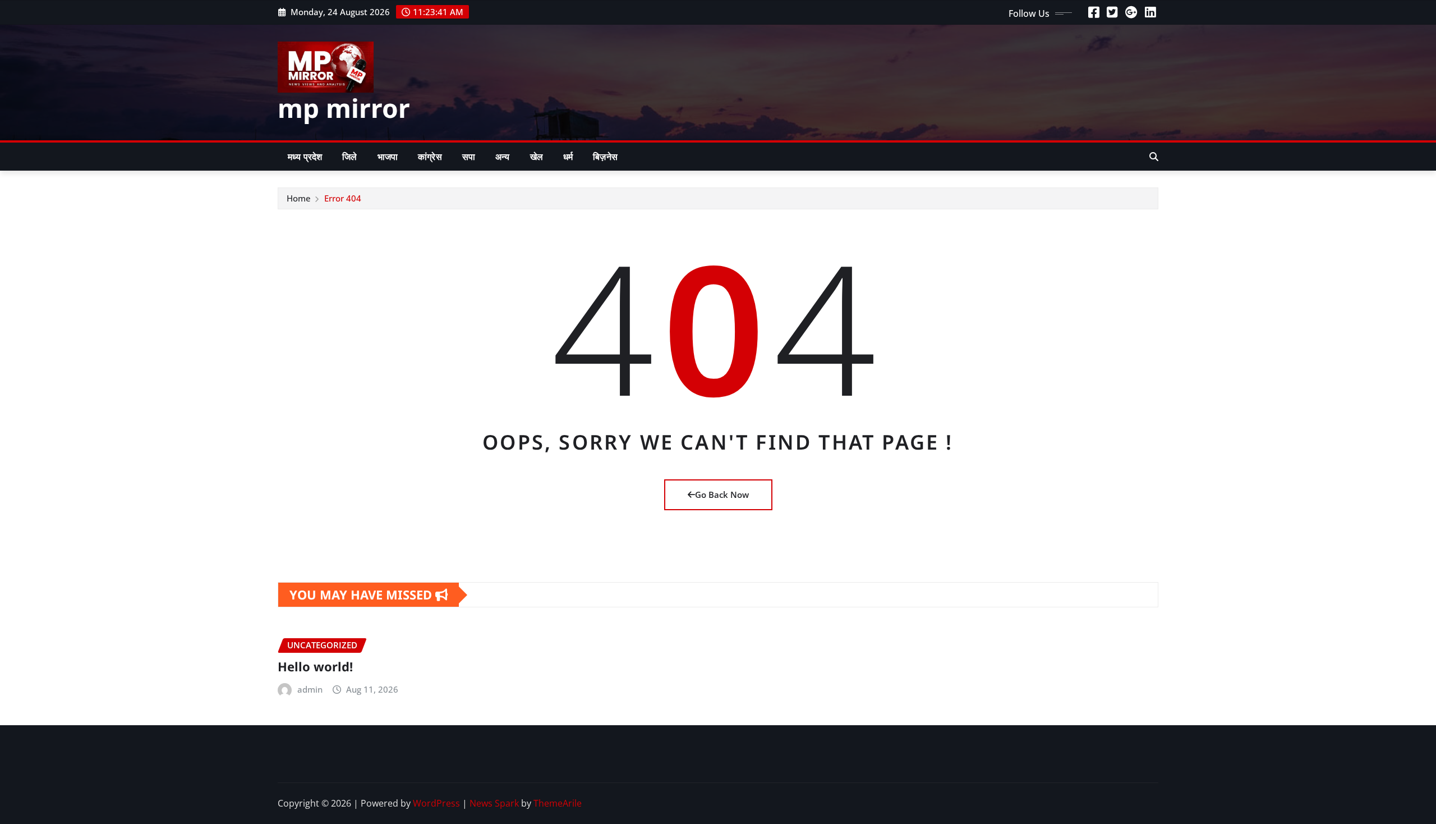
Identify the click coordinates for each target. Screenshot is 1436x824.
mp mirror (344, 107)
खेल (536, 156)
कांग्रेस (430, 156)
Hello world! (315, 666)
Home (299, 198)
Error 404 (342, 198)
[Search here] (1153, 156)
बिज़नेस (605, 156)
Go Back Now (722, 494)
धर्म (568, 156)
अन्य (502, 156)
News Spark (494, 803)
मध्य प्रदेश (305, 156)
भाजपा (388, 156)
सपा (468, 156)
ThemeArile (557, 803)
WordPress (436, 803)
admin (310, 689)
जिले (349, 156)
